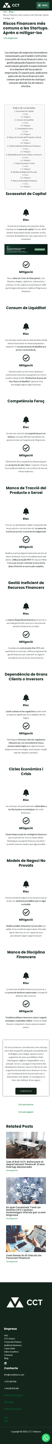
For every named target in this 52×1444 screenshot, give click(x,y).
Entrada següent (26, 1112)
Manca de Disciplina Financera (25, 181)
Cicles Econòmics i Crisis (25, 163)
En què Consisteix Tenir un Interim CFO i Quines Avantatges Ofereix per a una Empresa (25, 1211)
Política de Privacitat (13, 1395)
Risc (26, 114)
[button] (46, 1438)
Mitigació (27, 117)
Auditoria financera (12, 1345)
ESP (6, 1418)
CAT (6, 1421)
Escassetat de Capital (25, 111)
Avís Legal (8, 1402)
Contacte (8, 1355)
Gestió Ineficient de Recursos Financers (25, 146)
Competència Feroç (25, 128)
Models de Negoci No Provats (25, 172)
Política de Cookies (12, 1409)
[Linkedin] (5, 1363)
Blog (6, 1358)
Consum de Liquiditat (25, 120)
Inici (6, 1335)
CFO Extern (9, 1338)
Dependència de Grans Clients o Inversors (25, 155)
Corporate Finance (12, 1342)
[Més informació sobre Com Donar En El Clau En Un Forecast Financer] (26, 1238)
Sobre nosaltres (11, 1351)
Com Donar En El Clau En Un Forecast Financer (23, 1257)
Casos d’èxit (9, 1348)
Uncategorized (10, 38)
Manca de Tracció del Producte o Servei (25, 137)
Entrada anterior (26, 1104)
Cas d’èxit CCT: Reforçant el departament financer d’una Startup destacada (25, 1164)
